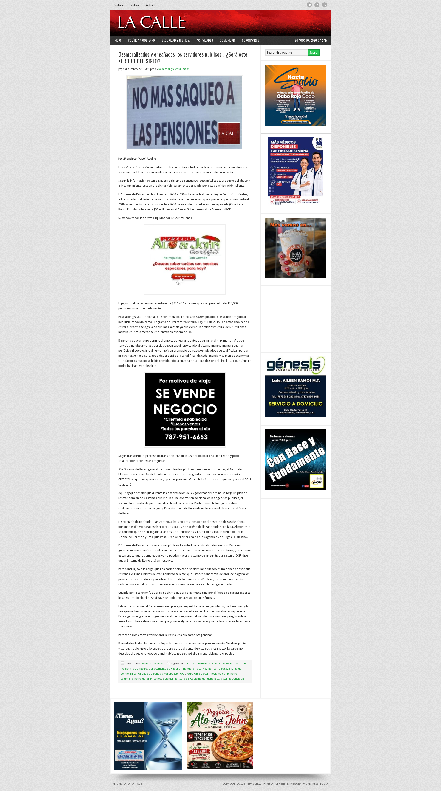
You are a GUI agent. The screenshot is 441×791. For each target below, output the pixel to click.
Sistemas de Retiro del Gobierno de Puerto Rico (191, 678)
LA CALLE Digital (163, 23)
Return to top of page (127, 783)
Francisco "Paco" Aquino (197, 668)
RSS (324, 5)
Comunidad (227, 40)
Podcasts (151, 5)
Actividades (205, 40)
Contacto (119, 5)
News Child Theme (258, 783)
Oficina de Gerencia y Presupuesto (158, 673)
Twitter (309, 5)
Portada (159, 663)
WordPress (310, 783)
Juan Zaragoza (221, 668)
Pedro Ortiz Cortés (198, 673)
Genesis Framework (288, 783)
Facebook (317, 5)
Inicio (117, 40)
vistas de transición (232, 678)
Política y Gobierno (141, 40)
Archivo (134, 5)
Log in (324, 783)
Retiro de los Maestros (147, 678)
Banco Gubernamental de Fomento (208, 663)
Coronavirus (250, 40)
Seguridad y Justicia (176, 40)
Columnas (147, 663)
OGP (182, 673)
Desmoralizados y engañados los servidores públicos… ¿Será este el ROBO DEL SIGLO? (182, 57)
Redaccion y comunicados (173, 69)
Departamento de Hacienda (165, 668)
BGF (232, 663)
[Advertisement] (271, 23)
